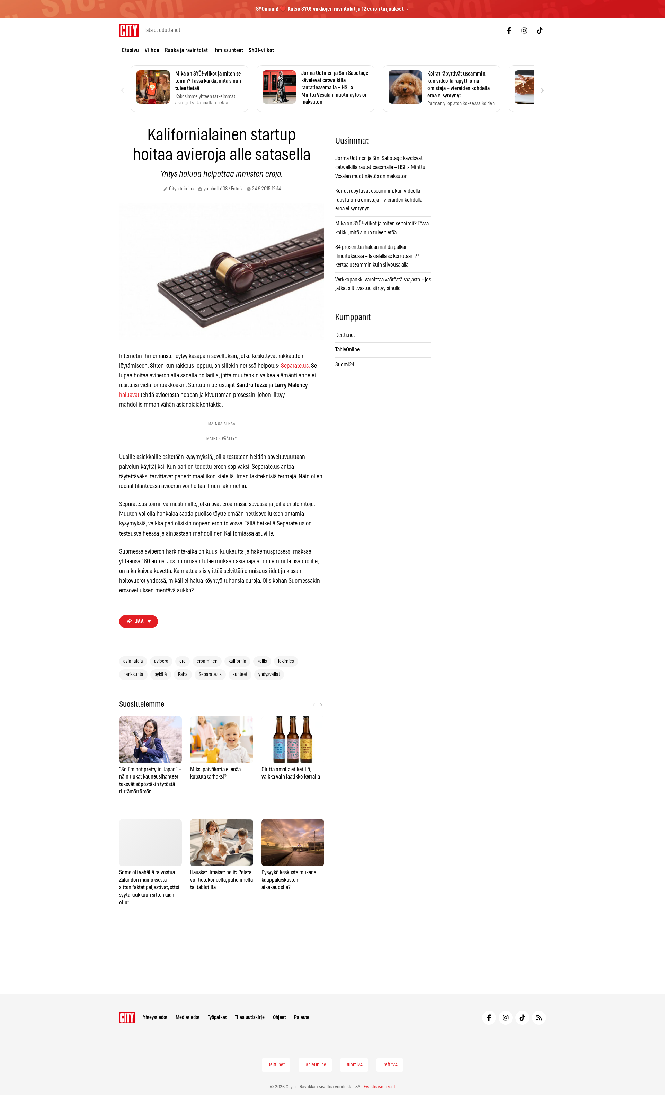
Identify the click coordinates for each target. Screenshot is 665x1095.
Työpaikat (217, 1017)
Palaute (301, 1017)
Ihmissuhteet (228, 50)
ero (182, 661)
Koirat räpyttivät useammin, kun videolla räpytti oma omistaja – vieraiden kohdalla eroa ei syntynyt (378, 199)
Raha (183, 674)
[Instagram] (524, 30)
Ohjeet (279, 1017)
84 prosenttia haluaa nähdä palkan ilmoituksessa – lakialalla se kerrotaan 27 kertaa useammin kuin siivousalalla (377, 256)
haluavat (129, 395)
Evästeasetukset (379, 1087)
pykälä (160, 674)
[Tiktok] (539, 30)
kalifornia (237, 661)
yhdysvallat (269, 674)
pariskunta (133, 674)
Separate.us (210, 674)
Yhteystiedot (155, 1017)
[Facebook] (509, 30)
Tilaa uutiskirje (250, 1017)
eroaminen (207, 661)
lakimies (286, 661)
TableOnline (347, 350)
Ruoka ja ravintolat (186, 50)
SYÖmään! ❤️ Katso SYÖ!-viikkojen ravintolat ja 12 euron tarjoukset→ (332, 9)
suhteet (240, 674)
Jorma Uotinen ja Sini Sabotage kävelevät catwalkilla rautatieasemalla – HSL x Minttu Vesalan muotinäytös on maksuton (380, 167)
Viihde (152, 50)
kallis (262, 661)
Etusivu (130, 50)
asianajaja (133, 661)
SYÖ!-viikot (261, 50)
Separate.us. (295, 366)
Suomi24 (344, 364)
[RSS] (539, 1018)
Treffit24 (390, 1064)
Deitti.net (345, 335)
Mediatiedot (188, 1017)
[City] (127, 1017)
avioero (161, 661)
